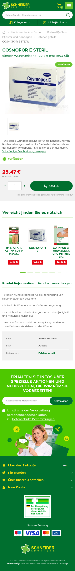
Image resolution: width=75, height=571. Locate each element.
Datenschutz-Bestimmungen (33, 419)
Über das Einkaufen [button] (23, 465)
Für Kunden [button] (17, 472)
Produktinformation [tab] (18, 283)
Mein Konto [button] (16, 487)
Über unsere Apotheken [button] (26, 480)
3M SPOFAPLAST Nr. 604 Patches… (14, 251)
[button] (20, 22)
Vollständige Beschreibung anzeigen (24, 151)
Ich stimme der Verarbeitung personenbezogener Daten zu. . (31, 415)
